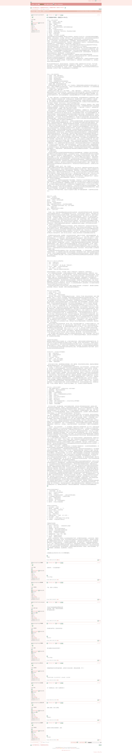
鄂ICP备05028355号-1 (66, 750)
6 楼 (57, 680)
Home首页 (99, 0)
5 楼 (57, 660)
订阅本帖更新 (60, 4)
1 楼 (57, 579)
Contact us (95, 752)
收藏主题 (90, 11)
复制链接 (86, 11)
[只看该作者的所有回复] (62, 562)
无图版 (89, 0)
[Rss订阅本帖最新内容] (65, 7)
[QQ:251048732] (37, 612)
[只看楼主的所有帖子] (62, 14)
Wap (99, 752)
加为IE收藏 (81, 11)
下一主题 (99, 11)
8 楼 (57, 720)
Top (101, 752)
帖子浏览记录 (74, 742)
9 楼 (57, 739)
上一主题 (95, 11)
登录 (36, 4)
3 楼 (57, 620)
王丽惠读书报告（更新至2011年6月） (56, 7)
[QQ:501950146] (37, 712)
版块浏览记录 (82, 742)
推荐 (45, 4)
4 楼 (57, 640)
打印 (78, 11)
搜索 (48, 4)
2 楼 (57, 599)
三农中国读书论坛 (35, 7)
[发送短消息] (41, 23)
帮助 (56, 4)
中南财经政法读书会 (44, 7)
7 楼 (57, 699)
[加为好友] (33, 24)
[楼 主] (58, 559)
